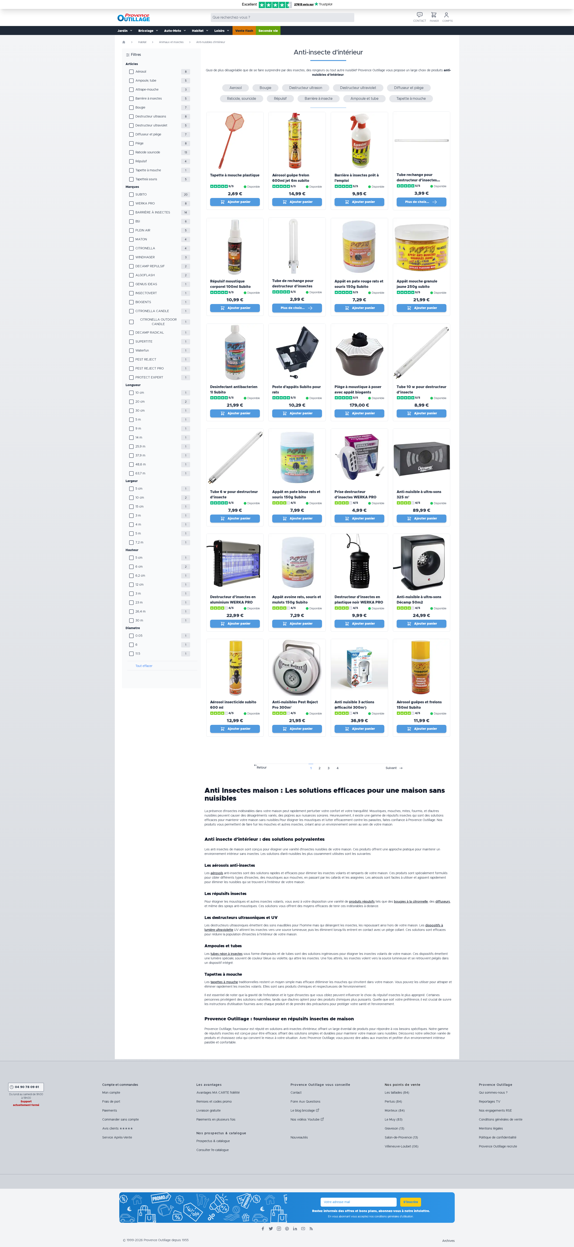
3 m (138, 515)
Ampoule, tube (145, 80)
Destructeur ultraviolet (151, 125)
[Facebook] (263, 1228)
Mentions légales (491, 1128)
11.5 (137, 653)
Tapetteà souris (146, 179)
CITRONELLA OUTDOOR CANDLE (158, 322)
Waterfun (142, 350)
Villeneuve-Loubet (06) (401, 1146)
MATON (141, 239)
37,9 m (140, 455)
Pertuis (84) (393, 1101)
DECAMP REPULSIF (150, 266)
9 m (138, 428)
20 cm (140, 401)
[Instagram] (279, 1228)
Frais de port (111, 1101)
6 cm (139, 566)
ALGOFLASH (145, 275)
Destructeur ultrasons (150, 116)
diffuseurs (442, 901)
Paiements (109, 1110)
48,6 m (140, 464)
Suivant (391, 768)
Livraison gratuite (208, 1110)
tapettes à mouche (224, 982)
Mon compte (111, 1092)
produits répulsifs (362, 901)
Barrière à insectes (148, 98)
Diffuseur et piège (148, 134)
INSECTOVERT (146, 293)
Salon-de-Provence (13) (401, 1137)
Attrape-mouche (147, 89)
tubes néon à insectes (227, 954)
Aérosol (140, 71)
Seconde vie (268, 31)
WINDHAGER (145, 257)
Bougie (140, 107)
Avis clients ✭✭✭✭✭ (117, 1128)
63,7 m (140, 473)
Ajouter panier (239, 202)
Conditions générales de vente (500, 1119)
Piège (139, 143)
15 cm (139, 506)
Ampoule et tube (364, 98)
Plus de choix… (417, 202)
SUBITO (141, 194)
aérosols (217, 873)
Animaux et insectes (171, 42)
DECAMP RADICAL (149, 332)
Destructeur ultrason (305, 88)
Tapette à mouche (148, 170)
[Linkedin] (295, 1228)
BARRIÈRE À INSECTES (152, 212)
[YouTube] (303, 1228)
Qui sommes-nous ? (493, 1092)
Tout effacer (143, 666)
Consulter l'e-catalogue (212, 1150)
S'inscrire (410, 1202)
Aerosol (235, 88)
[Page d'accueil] (124, 42)
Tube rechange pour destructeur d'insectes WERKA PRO (417, 180)
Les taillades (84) (397, 1092)
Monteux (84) (395, 1110)
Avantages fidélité (218, 1092)
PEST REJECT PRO (149, 368)
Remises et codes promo (214, 1101)
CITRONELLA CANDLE (152, 311)
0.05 (138, 635)
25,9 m (140, 446)
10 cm (139, 392)
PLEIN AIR (142, 230)
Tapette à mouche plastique (234, 175)
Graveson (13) (394, 1128)
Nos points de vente (403, 1084)
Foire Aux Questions (305, 1101)
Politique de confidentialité (497, 1137)
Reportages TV (489, 1101)
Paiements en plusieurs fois (215, 1119)
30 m (139, 620)
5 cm (138, 488)
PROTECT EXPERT (149, 377)
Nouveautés (299, 1137)
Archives (448, 1241)
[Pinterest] (287, 1228)
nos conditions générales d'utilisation (391, 1216)
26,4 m (140, 611)
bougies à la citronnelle (411, 901)
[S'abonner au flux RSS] (311, 1228)
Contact (296, 1092)
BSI (137, 221)
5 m (138, 419)
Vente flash (244, 31)
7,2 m (139, 542)
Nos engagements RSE (495, 1110)
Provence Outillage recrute (498, 1146)
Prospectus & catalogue (213, 1141)
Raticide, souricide (241, 98)
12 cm (139, 584)
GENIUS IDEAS (146, 284)
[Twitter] (271, 1228)
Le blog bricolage (303, 1110)
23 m (139, 602)
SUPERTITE (143, 341)
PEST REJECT (145, 359)
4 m (138, 524)
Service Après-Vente (117, 1137)
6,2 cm (140, 575)
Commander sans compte (120, 1119)
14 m (138, 437)
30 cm (140, 410)
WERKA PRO (145, 203)
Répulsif (141, 161)
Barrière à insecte (319, 98)
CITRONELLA (145, 248)
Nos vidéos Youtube (305, 1119)
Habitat (142, 42)
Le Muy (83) (393, 1119)
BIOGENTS (143, 302)
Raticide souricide (147, 152)
